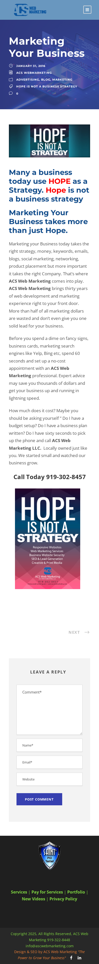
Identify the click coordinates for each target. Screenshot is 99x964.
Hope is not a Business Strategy (46, 86)
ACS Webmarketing (34, 73)
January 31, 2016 (30, 66)
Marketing (62, 79)
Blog (45, 79)
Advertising (27, 79)
